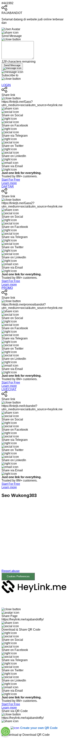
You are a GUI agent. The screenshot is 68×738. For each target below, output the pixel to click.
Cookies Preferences (18, 576)
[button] (34, 542)
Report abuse (11, 571)
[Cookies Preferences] (5, 731)
